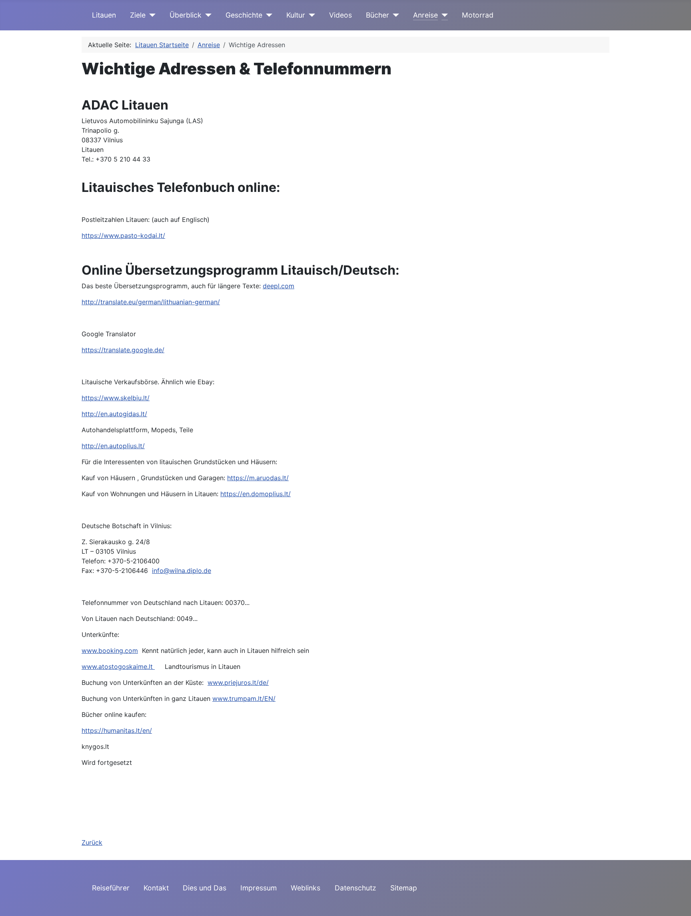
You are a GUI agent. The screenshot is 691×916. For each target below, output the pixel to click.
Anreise (425, 15)
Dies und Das (204, 888)
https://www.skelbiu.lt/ (116, 398)
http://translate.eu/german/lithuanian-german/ (151, 302)
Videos (340, 15)
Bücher (377, 15)
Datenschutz (355, 888)
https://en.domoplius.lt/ (255, 494)
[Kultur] (310, 15)
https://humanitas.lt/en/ (117, 730)
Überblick (186, 15)
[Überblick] (207, 15)
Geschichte (244, 15)
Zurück (92, 842)
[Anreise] (443, 15)
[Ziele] (151, 15)
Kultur (295, 15)
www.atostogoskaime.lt (118, 667)
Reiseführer (111, 888)
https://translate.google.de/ (123, 350)
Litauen (104, 15)
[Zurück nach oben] (677, 901)
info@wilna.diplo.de (181, 571)
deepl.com (278, 286)
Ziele (138, 15)
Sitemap (403, 888)
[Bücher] (394, 15)
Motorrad (477, 15)
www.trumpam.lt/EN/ (244, 698)
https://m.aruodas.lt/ (258, 478)
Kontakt (156, 888)
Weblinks (305, 888)
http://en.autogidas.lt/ (114, 414)
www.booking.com (110, 651)
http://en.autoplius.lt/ (113, 446)
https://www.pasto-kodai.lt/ (123, 235)
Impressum (258, 888)
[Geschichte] (267, 15)
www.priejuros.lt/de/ (238, 683)
